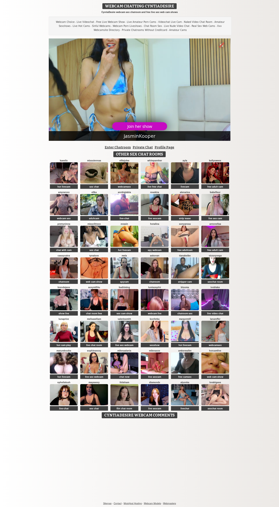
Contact (118, 503)
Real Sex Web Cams (203, 25)
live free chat (155, 186)
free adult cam (215, 186)
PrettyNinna (63, 223)
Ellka (94, 192)
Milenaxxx (154, 350)
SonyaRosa (185, 223)
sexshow (155, 345)
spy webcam (154, 250)
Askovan (154, 255)
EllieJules (124, 160)
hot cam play (64, 345)
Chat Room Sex (153, 25)
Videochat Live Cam (170, 21)
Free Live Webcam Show (110, 21)
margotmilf (185, 318)
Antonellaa (215, 223)
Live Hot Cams (81, 25)
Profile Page (164, 147)
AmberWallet (184, 350)
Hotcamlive (215, 350)
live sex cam (215, 218)
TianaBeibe (185, 255)
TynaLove (94, 255)
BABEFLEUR (215, 192)
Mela (124, 255)
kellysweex (215, 160)
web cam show (94, 281)
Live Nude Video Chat (177, 25)
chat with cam (64, 250)
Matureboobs (64, 350)
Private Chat (143, 147)
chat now (124, 376)
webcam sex (64, 218)
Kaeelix (64, 160)
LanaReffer (215, 318)
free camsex (184, 376)
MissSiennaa (94, 160)
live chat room (94, 345)
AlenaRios (185, 192)
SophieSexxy (94, 350)
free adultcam (184, 250)
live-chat (124, 218)
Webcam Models (152, 503)
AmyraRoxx (64, 192)
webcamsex (124, 186)
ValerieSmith (124, 318)
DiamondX (154, 382)
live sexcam (154, 218)
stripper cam (185, 281)
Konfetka (155, 318)
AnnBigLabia (124, 192)
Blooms (185, 287)
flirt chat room (124, 408)
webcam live (154, 313)
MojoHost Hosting (133, 503)
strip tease (185, 218)
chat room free (94, 313)
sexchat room (215, 281)
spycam (124, 281)
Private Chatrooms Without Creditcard (144, 30)
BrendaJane (64, 287)
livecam (185, 186)
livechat (185, 408)
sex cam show (124, 313)
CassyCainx (64, 255)
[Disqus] (139, 460)
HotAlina (154, 223)
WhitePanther (154, 160)
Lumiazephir (154, 287)
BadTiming (124, 287)
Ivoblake (215, 287)
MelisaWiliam (94, 318)
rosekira (154, 192)
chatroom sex (184, 313)
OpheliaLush (63, 382)
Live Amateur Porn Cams (141, 21)
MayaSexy (94, 382)
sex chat (94, 186)
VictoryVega (215, 255)
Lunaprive (64, 318)
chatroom (64, 281)
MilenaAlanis (124, 350)
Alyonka (185, 382)
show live (64, 313)
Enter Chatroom (118, 147)
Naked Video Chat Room (198, 21)
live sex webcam (124, 345)
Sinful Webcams (101, 25)
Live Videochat (85, 21)
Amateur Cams (178, 30)
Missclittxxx (94, 223)
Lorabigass (215, 382)
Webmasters (169, 503)
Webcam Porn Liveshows (127, 25)
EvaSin (124, 223)
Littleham (124, 382)
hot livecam (63, 186)
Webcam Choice (65, 21)
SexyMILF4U (94, 287)
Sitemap (107, 503)
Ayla (185, 160)
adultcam (94, 218)
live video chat (215, 313)
